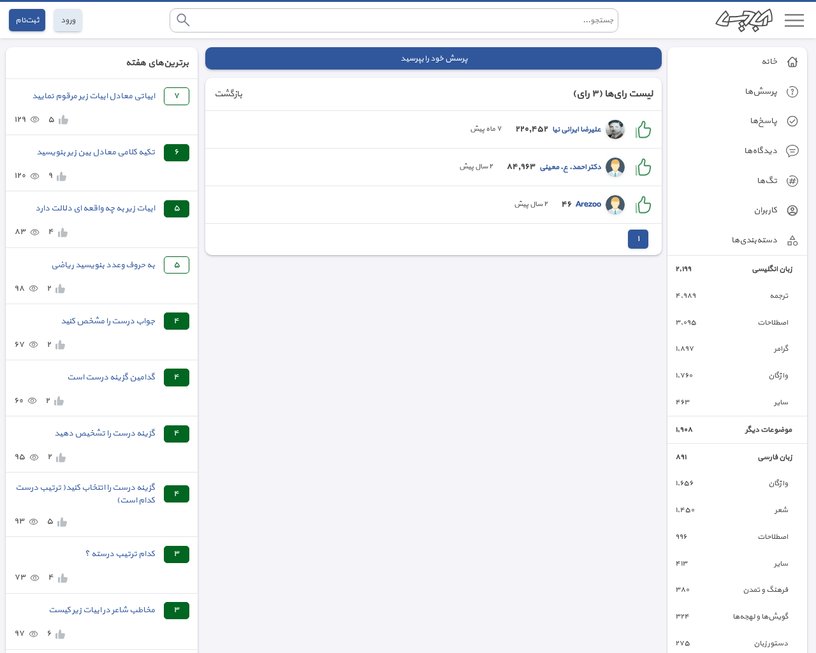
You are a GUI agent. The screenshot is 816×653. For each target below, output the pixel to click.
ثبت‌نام (27, 20)
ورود (68, 20)
